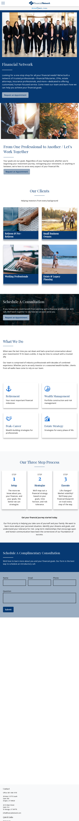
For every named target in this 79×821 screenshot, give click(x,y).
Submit (8, 609)
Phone (56, 578)
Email (30, 578)
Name (5, 578)
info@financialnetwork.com (12, 813)
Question (7, 591)
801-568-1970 (12, 793)
